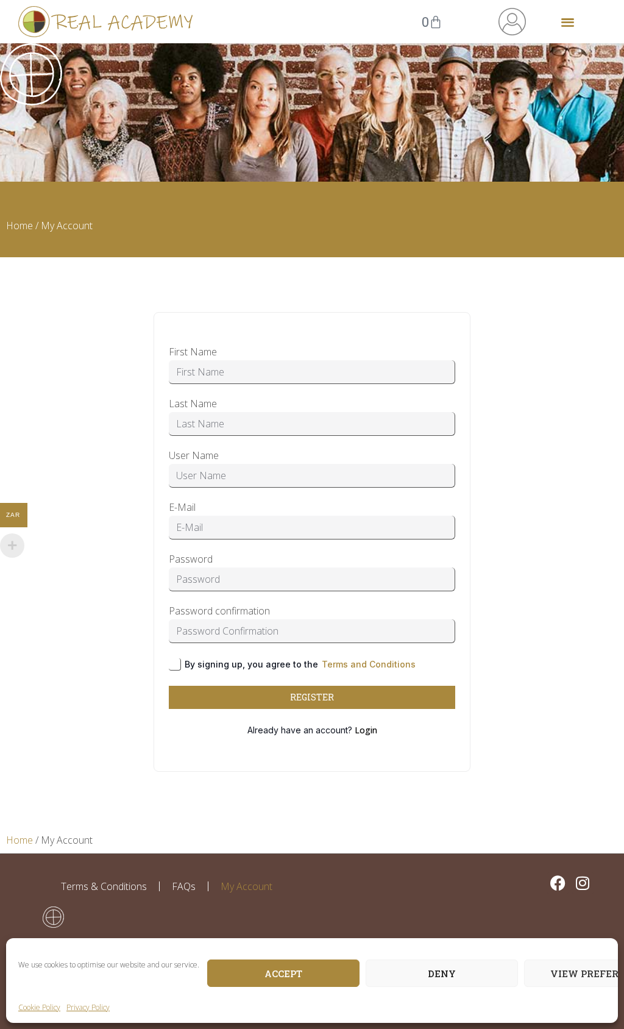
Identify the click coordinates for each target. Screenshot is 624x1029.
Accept (283, 973)
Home (19, 225)
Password (191, 559)
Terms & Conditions (104, 886)
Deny (442, 973)
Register (312, 697)
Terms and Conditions (369, 664)
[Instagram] (583, 883)
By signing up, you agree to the (300, 664)
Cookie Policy (39, 1007)
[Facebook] (558, 883)
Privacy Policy (88, 1007)
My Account (246, 886)
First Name (193, 352)
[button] (567, 21)
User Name (194, 455)
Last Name (193, 403)
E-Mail (182, 507)
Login (366, 730)
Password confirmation (219, 611)
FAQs (184, 886)
